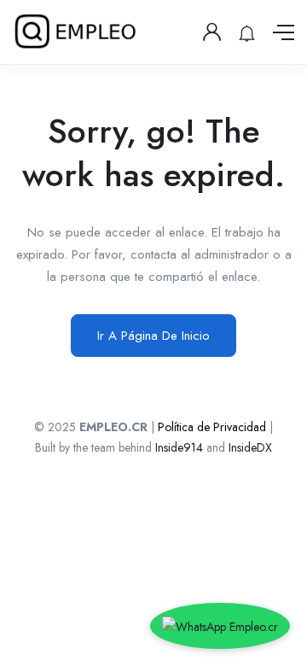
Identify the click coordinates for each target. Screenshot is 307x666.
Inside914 (180, 447)
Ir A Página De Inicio (153, 335)
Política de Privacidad (212, 426)
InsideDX (250, 447)
